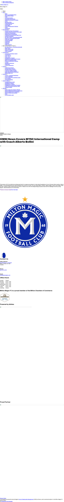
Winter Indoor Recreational (11, 34)
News (6, 27)
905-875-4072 (3, 269)
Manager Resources (9, 63)
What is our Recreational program (12, 38)
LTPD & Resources (9, 65)
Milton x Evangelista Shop (10, 14)
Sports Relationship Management (26, 499)
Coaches (4, 74)
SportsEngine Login (9, 95)
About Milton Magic (9, 15)
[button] (1, 9)
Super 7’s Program (9, 50)
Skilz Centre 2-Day (9, 49)
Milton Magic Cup (9, 73)
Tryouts (6, 62)
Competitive (5, 52)
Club (3, 12)
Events (4, 66)
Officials (4, 88)
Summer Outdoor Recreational (11, 30)
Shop (6, 13)
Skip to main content (6, 1)
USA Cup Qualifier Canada (11, 70)
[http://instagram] (4, 256)
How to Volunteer (9, 76)
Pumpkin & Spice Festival (10, 69)
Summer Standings (9, 36)
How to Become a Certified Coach (12, 77)
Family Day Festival (9, 67)
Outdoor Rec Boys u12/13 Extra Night (13, 32)
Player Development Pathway (11, 26)
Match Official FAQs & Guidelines (12, 91)
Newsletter (7, 28)
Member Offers (8, 22)
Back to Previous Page (6, 189)
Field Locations (8, 44)
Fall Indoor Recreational (10, 33)
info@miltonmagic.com (5, 275)
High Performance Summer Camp (12, 86)
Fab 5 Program (8, 51)
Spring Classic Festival (10, 68)
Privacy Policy (3, 498)
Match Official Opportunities (11, 92)
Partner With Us (8, 24)
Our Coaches (8, 78)
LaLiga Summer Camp (10, 82)
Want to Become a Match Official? (12, 89)
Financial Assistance (9, 23)
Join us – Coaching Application (11, 75)
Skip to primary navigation (8, 2)
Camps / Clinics (5, 80)
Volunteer (7, 43)
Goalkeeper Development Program (12, 59)
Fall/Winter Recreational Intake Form (13, 35)
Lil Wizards (7, 41)
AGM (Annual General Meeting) (12, 72)
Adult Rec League (9, 39)
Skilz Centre (7, 48)
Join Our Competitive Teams (11, 53)
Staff (6, 16)
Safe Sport (7, 64)
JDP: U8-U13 (8, 55)
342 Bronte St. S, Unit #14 (6, 262)
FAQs (6, 21)
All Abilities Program (9, 83)
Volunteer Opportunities (10, 19)
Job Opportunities (9, 17)
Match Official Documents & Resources (13, 90)
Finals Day (7, 42)
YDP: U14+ (7, 56)
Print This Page (14, 189)
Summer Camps (8, 87)
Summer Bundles (8, 40)
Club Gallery (7, 25)
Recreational (5, 29)
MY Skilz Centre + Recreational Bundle (13, 37)
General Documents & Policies (11, 20)
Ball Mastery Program (10, 57)
